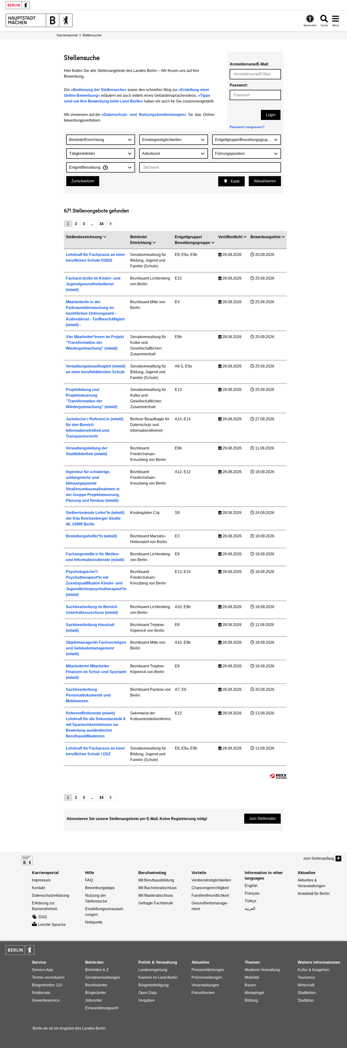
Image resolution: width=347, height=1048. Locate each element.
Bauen (250, 985)
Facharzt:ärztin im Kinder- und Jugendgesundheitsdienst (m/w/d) (93, 284)
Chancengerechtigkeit (210, 888)
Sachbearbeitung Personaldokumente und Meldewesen (88, 695)
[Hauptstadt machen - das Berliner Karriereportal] (39, 20)
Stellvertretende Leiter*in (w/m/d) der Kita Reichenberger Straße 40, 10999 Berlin (95, 518)
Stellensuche (92, 35)
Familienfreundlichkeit (210, 895)
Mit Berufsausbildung (156, 880)
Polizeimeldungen (207, 977)
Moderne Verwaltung (262, 970)
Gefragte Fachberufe (155, 903)
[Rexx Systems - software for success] (278, 776)
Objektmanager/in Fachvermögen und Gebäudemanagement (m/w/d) (96, 648)
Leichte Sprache (52, 925)
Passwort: (239, 85)
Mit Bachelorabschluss (157, 888)
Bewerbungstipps (100, 888)
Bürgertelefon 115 (47, 985)
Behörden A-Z (97, 970)
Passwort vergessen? (247, 127)
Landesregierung (152, 970)
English (251, 886)
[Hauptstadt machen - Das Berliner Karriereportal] (27, 860)
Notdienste (41, 993)
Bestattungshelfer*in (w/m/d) (91, 536)
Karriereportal (67, 35)
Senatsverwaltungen (102, 977)
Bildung (251, 1000)
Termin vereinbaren (48, 977)
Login (270, 115)
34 (101, 224)
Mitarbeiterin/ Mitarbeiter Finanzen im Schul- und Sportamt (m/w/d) (96, 672)
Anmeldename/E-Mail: (249, 64)
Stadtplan (306, 1000)
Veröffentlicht (230, 237)
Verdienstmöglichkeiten (211, 880)
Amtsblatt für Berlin (314, 893)
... (92, 224)
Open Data (147, 993)
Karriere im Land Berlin (157, 977)
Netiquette (94, 922)
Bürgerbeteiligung (153, 985)
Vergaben (146, 1000)
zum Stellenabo (262, 818)
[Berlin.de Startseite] (18, 5)
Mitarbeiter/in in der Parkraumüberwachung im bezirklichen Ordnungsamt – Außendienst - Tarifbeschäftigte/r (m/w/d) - (95, 313)
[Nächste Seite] (111, 224)
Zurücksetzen (82, 181)
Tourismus (306, 977)
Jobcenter (93, 1000)
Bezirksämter (96, 985)
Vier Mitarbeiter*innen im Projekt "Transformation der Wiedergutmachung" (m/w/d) (95, 342)
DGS (43, 917)
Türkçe (250, 901)
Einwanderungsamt (101, 1008)
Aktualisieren (265, 181)
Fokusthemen (203, 993)
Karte (235, 181)
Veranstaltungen (205, 985)
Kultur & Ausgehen (313, 970)
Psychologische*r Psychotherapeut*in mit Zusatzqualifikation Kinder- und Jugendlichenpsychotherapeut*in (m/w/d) (96, 583)
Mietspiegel (254, 993)
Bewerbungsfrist (265, 237)
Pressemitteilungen (208, 970)
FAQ (89, 880)
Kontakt (38, 888)
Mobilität (252, 977)
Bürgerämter (95, 993)
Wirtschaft (306, 985)
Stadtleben (307, 993)
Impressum (41, 880)
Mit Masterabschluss (155, 895)
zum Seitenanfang (318, 858)
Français (252, 893)
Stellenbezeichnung (84, 237)
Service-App (42, 970)
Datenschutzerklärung (50, 895)
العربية (250, 909)
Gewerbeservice (46, 1000)
